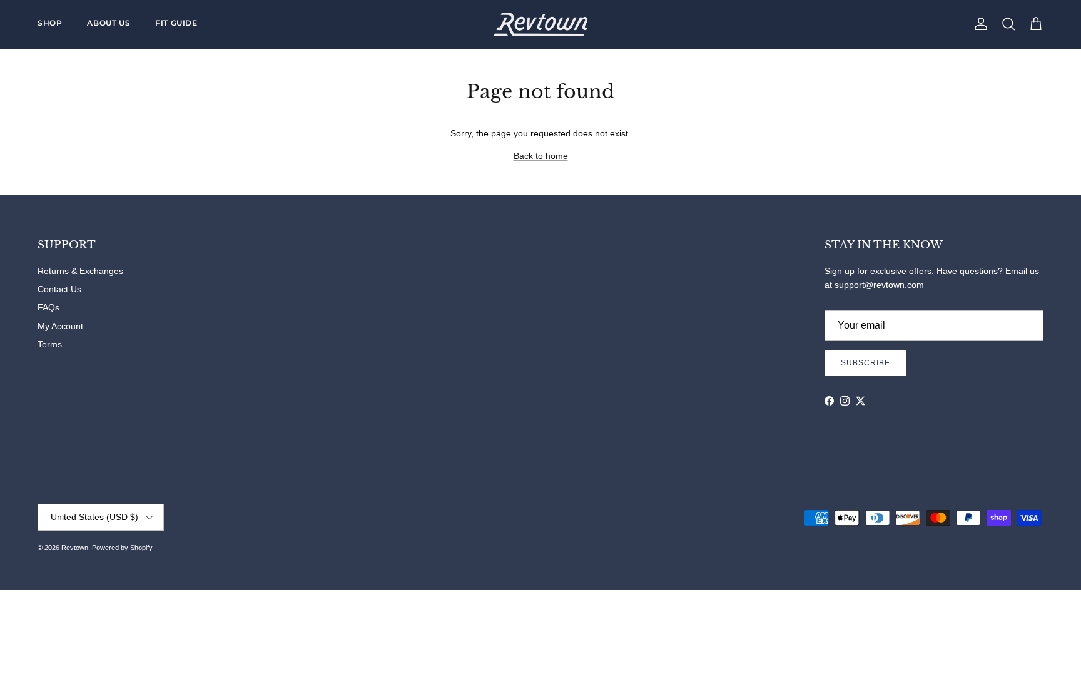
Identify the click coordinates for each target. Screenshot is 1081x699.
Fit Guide (176, 23)
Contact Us (59, 289)
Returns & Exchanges (80, 271)
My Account (60, 326)
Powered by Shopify (122, 547)
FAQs (48, 307)
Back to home (541, 156)
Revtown (74, 547)
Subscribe (865, 363)
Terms (50, 344)
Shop (50, 23)
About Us (108, 23)
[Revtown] (540, 24)
